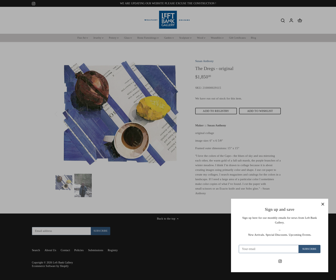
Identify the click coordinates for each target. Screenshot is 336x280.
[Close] (322, 204)
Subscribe (309, 249)
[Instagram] (280, 261)
